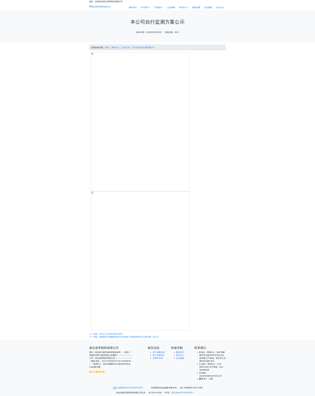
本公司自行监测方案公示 (143, 47)
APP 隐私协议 (159, 352)
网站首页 (133, 7)
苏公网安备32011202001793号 (129, 387)
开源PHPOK (158, 358)
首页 (107, 47)
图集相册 (196, 7)
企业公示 (220, 7)
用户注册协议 (158, 355)
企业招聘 (171, 7)
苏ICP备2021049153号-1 (183, 392)
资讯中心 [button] (183, 7)
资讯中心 (115, 47)
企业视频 (208, 7)
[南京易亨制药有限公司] (100, 6)
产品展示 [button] (158, 7)
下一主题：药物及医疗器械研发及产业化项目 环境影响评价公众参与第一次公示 (124, 337)
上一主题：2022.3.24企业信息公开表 (105, 334)
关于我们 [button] (145, 7)
